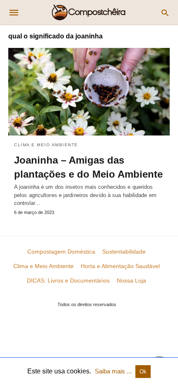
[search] (165, 12)
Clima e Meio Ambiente (46, 145)
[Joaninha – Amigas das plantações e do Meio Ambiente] (89, 91)
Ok (143, 371)
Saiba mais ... (114, 371)
